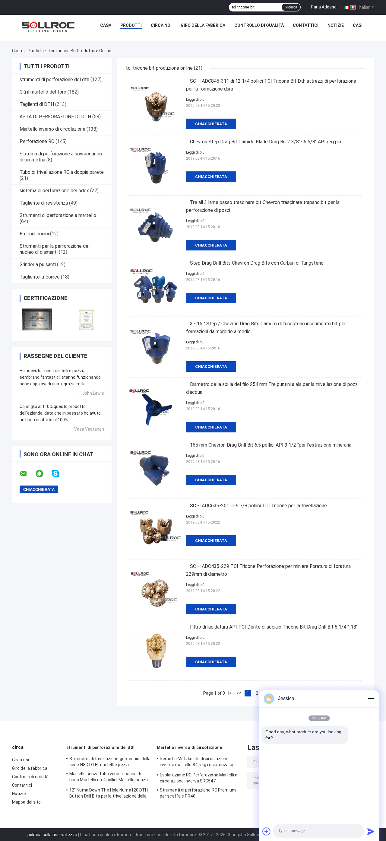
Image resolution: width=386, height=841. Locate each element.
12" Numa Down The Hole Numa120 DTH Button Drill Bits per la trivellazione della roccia (108, 794)
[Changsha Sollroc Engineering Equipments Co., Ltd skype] (59, 473)
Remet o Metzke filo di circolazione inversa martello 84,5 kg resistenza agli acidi (198, 762)
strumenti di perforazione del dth (54, 79)
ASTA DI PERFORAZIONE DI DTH (55, 116)
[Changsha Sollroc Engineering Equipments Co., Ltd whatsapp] (43, 473)
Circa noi (161, 25)
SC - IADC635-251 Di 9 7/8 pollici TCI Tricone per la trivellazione (258, 505)
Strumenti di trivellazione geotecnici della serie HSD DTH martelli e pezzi (109, 761)
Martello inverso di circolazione (52, 129)
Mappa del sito (26, 802)
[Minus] (371, 698)
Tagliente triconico (40, 277)
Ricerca (291, 7)
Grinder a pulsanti (38, 264)
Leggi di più (195, 99)
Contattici (305, 25)
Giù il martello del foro (43, 92)
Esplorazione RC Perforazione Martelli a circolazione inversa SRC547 (198, 778)
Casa (105, 25)
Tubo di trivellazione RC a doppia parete (62, 172)
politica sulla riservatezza (52, 834)
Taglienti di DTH (37, 104)
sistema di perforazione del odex (54, 190)
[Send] (371, 831)
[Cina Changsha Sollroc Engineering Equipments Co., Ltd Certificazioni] (37, 319)
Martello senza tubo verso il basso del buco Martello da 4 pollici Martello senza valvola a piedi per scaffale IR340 (108, 777)
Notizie (335, 25)
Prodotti (131, 25)
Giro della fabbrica (203, 25)
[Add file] (266, 831)
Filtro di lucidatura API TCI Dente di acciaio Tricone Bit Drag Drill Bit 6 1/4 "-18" (274, 627)
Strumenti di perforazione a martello (58, 215)
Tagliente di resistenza (44, 203)
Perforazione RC (37, 141)
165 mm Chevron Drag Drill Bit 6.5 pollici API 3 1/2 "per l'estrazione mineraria (270, 445)
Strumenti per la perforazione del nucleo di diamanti (55, 249)
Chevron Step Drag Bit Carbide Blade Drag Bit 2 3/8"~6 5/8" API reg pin (265, 142)
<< (238, 693)
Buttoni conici (34, 234)
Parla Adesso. (324, 7)
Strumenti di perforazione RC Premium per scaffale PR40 (198, 793)
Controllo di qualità (259, 25)
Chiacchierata (211, 124)
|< (230, 693)
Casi (357, 25)
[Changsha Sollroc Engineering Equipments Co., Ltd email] (27, 473)
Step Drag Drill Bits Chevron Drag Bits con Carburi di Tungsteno (257, 263)
